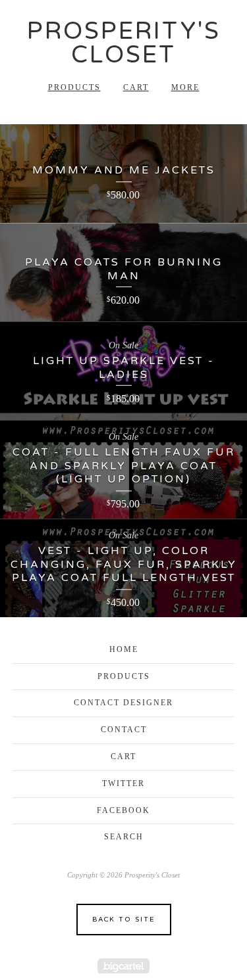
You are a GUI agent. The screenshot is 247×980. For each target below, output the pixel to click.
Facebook (123, 810)
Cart (136, 87)
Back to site (123, 919)
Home (123, 649)
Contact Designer (123, 702)
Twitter (123, 783)
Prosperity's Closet (124, 43)
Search (124, 836)
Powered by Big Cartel (123, 965)
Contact (124, 729)
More (185, 87)
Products (74, 87)
